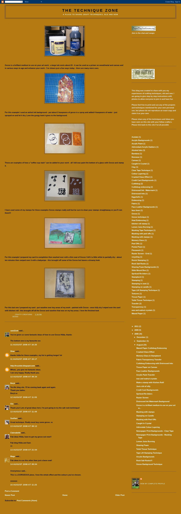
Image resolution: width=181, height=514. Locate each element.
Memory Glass (138, 240)
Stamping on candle (140, 287)
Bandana (135, 154)
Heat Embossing (139, 220)
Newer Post (10, 495)
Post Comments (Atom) (27, 500)
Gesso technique (139, 217)
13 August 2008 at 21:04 (23, 450)
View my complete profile (152, 484)
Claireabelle (15, 433)
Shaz (12, 351)
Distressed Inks (138, 194)
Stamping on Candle (145, 416)
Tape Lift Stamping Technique (144, 290)
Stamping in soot (139, 284)
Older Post (119, 495)
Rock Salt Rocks (139, 264)
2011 (136, 326)
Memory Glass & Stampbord (148, 356)
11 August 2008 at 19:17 (23, 359)
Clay (133, 167)
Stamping (136, 280)
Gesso (15, 317)
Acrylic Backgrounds (141, 140)
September (142, 341)
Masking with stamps (141, 237)
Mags (12, 456)
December (141, 337)
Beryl (12, 383)
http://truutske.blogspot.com (22, 366)
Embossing (136, 200)
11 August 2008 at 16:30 (23, 345)
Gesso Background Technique (149, 464)
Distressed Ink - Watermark (143, 190)
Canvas (135, 160)
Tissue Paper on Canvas (146, 367)
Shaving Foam (142, 445)
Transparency (137, 307)
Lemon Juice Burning (141, 227)
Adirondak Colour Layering (148, 427)
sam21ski (14, 331)
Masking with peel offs (141, 234)
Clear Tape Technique (141, 170)
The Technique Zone (90, 10)
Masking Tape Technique (142, 230)
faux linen (136, 210)
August (140, 345)
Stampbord (136, 277)
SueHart (13, 418)
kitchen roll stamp (139, 224)
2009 (136, 330)
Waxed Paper (137, 313)
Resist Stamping (139, 260)
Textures (135, 294)
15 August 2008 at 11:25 (23, 485)
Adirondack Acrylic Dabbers (144, 147)
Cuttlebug (136, 184)
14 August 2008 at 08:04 (23, 464)
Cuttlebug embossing (141, 187)
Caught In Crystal (139, 164)
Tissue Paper (137, 297)
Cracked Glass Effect (141, 177)
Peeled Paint (137, 247)
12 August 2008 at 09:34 (23, 377)
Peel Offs (136, 244)
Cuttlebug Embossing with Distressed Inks (154, 363)
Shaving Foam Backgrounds (144, 267)
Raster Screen (142, 398)
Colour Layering (139, 174)
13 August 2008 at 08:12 (23, 426)
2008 (136, 334)
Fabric (134, 204)
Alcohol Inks (137, 150)
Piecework (136, 250)
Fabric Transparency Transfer (149, 360)
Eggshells (136, 197)
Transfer (135, 303)
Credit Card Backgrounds (143, 180)
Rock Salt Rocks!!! (144, 460)
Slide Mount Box (139, 270)
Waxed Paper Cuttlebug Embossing (151, 348)
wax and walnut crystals (142, 310)
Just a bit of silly (143, 386)
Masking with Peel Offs (146, 419)
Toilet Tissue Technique (142, 300)
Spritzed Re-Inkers (140, 274)
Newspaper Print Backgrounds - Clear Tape (154, 431)
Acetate (135, 137)
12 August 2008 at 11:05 (23, 397)
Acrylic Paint (137, 144)
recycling (136, 257)
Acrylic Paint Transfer (145, 375)
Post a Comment (12, 491)
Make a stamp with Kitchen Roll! (150, 382)
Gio (11, 404)
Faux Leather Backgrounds (143, 207)
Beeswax (135, 157)
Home (64, 495)
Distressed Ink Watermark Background (152, 401)
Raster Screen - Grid (140, 254)
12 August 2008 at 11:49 (23, 412)
